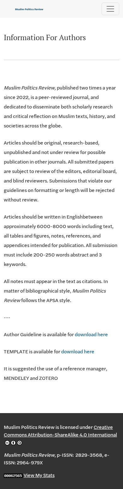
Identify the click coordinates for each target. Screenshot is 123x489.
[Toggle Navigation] (110, 9)
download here (91, 334)
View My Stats (39, 475)
